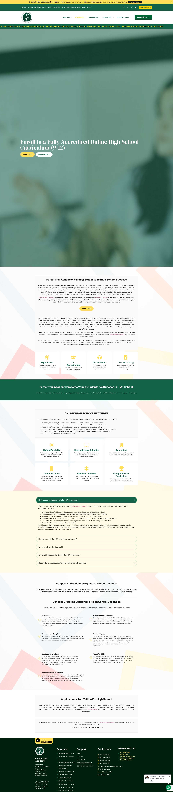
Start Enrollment (135, 2)
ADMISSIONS (93, 17)
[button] (123, 7)
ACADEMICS (79, 17)
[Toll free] (38, 740)
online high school (101, 298)
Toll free (43, 740)
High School (47, 362)
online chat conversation (106, 722)
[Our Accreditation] (73, 357)
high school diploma (117, 334)
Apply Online (92, 709)
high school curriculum (78, 506)
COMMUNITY (108, 17)
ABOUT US (66, 17)
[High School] (47, 357)
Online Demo (99, 362)
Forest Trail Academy (46, 298)
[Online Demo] (99, 357)
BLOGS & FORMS (123, 17)
